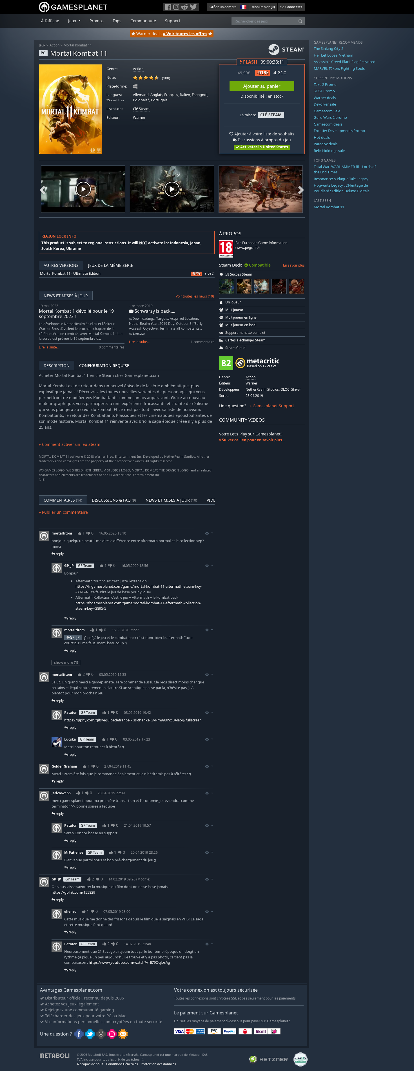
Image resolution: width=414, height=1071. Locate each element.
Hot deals (322, 137)
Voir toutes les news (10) (195, 296)
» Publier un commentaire (63, 512)
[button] (242, 6)
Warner (139, 117)
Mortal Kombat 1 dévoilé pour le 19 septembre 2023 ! (76, 313)
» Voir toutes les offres (185, 33)
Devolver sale (325, 104)
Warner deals (325, 97)
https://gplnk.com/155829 (73, 892)
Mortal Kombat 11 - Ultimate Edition (70, 273)
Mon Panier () (263, 7)
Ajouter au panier (262, 86)
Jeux (42, 45)
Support (172, 20)
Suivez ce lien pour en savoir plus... (253, 439)
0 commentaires (111, 347)
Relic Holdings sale (329, 150)
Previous (42, 189)
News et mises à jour (66, 295)
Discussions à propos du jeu (264, 139)
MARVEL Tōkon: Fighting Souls (339, 68)
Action (54, 45)
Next (301, 189)
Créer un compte (223, 7)
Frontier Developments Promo (339, 130)
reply (59, 553)
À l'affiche (50, 20)
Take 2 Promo (325, 84)
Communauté (143, 20)
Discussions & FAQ (114, 500)
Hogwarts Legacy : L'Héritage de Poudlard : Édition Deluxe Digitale (342, 188)
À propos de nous (90, 1064)
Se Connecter (291, 7)
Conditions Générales (122, 1064)
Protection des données (158, 1064)
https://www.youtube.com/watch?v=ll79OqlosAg (129, 962)
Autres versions (61, 265)
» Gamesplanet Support (272, 405)
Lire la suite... (49, 347)
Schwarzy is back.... (154, 311)
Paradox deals (325, 143)
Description (57, 365)
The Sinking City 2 (328, 48)
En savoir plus (294, 265)
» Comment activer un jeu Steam (69, 444)
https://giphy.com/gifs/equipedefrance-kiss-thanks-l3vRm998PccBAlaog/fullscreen (133, 720)
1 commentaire (203, 342)
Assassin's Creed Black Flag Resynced (344, 61)
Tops (117, 20)
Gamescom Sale (327, 110)
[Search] (300, 21)
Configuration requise (104, 365)
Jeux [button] (72, 20)
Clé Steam (141, 108)
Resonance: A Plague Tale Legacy (341, 178)
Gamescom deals (328, 124)
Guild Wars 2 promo (330, 117)
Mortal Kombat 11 (78, 45)
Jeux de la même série (110, 265)
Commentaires (63, 500)
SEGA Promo (324, 90)
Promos (97, 20)
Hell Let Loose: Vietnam (333, 55)
